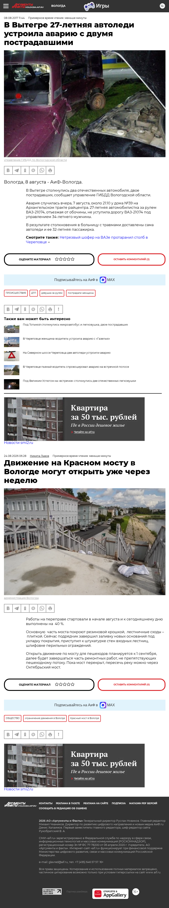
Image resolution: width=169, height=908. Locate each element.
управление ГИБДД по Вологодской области (35, 160)
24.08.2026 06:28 (15, 456)
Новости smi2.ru (18, 443)
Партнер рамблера (76, 891)
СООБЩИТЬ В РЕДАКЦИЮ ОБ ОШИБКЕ (63, 808)
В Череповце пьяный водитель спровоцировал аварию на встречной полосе (76, 366)
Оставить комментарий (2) (132, 259)
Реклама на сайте (95, 803)
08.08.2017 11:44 (14, 18)
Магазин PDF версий (143, 803)
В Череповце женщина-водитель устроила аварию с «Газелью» (66, 338)
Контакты (45, 803)
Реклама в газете (68, 803)
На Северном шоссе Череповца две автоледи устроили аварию (66, 352)
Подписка (119, 803)
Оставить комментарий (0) (132, 684)
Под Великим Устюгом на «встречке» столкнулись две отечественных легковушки (79, 380)
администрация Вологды (21, 598)
